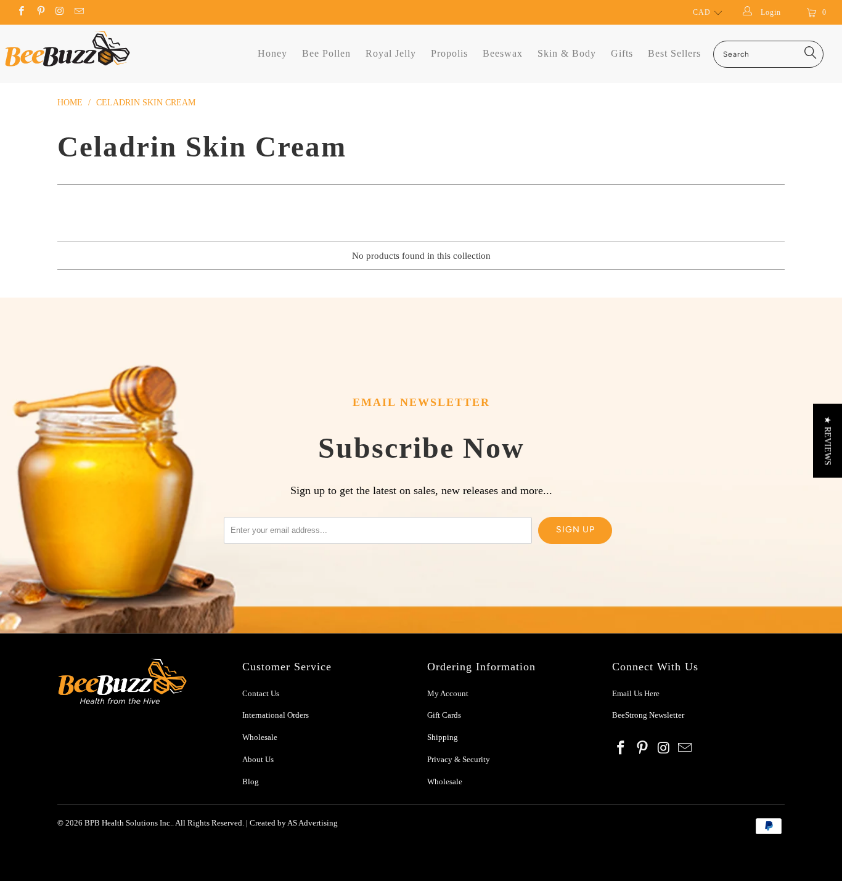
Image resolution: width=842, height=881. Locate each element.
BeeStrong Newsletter (648, 715)
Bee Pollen (326, 53)
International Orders (275, 715)
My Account (447, 693)
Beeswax (503, 53)
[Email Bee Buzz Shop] (78, 12)
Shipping (442, 737)
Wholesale (259, 737)
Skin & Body (566, 53)
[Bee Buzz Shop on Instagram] (59, 12)
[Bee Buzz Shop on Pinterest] (40, 12)
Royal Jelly (391, 53)
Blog (250, 781)
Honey (272, 53)
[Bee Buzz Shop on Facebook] (20, 12)
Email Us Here (636, 693)
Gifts (622, 53)
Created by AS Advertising (294, 822)
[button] (827, 440)
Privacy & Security (458, 759)
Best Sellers (674, 53)
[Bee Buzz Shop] (67, 49)
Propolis (449, 53)
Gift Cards (444, 715)
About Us (258, 759)
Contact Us (260, 693)
